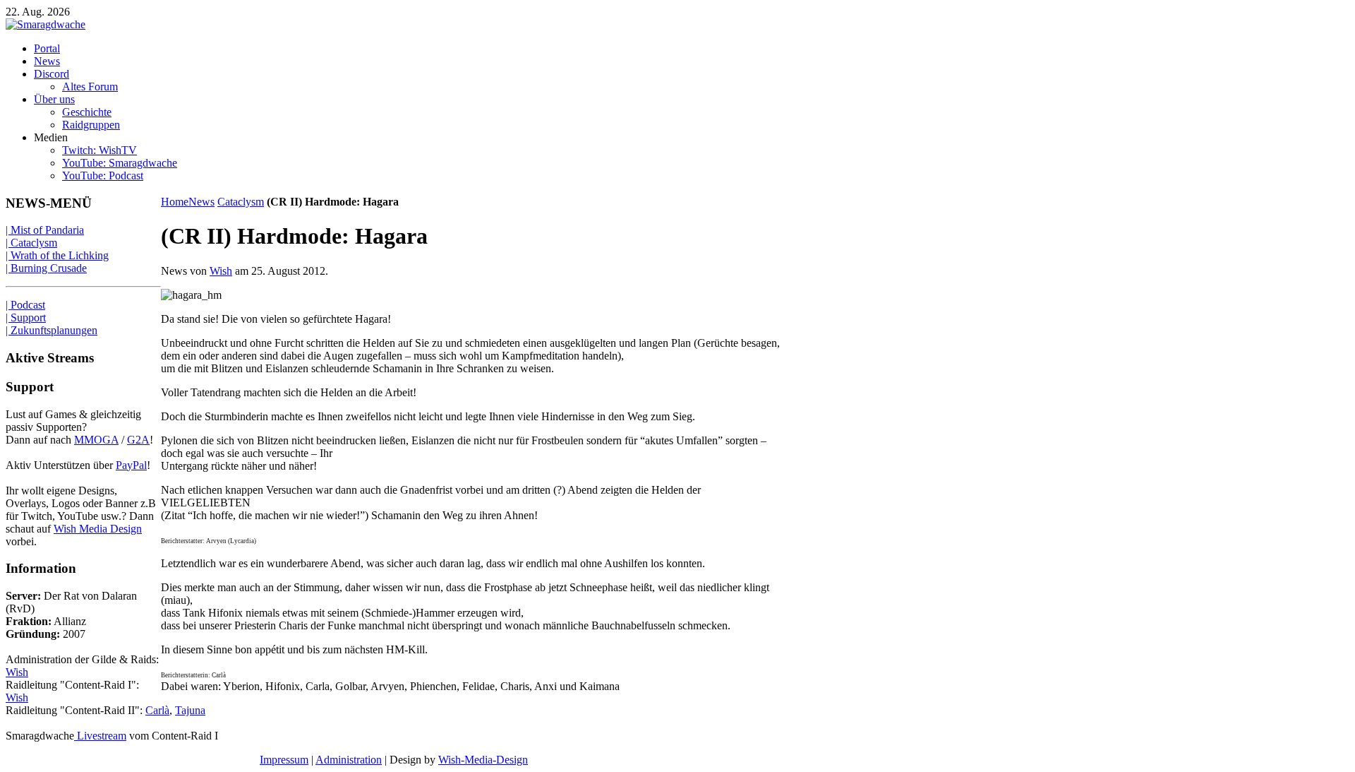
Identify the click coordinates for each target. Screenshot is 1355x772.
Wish (221, 271)
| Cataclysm (31, 243)
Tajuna (190, 710)
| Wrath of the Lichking (57, 255)
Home (174, 202)
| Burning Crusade (46, 268)
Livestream (100, 736)
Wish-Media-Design (483, 760)
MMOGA (96, 440)
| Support (26, 317)
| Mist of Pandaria (45, 230)
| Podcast (25, 305)
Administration (348, 760)
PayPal (131, 465)
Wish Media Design (98, 529)
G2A (138, 440)
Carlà (157, 710)
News (201, 202)
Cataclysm (240, 202)
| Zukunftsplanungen (51, 330)
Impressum (284, 760)
